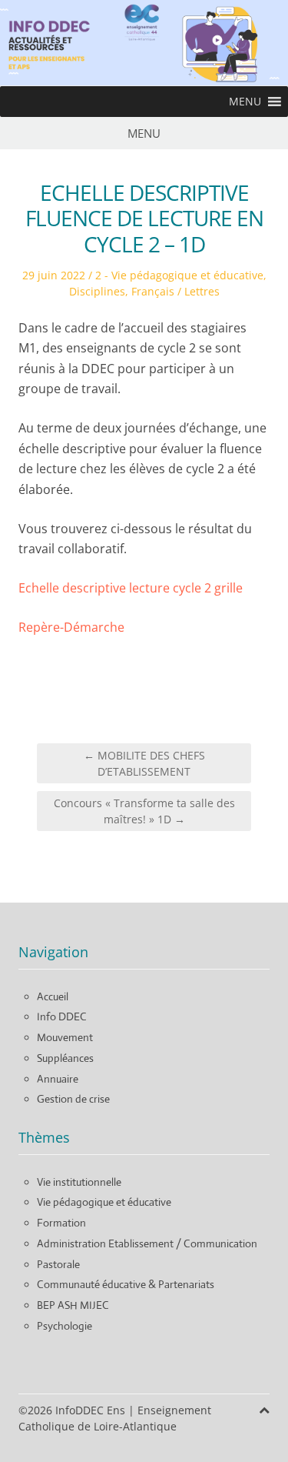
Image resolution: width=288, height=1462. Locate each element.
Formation (61, 1223)
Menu (144, 133)
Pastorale (58, 1264)
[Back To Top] (264, 1410)
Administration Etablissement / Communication (147, 1243)
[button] (245, 101)
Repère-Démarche (71, 627)
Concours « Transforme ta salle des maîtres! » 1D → (144, 811)
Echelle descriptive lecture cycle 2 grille (130, 587)
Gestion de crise (73, 1099)
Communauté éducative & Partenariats (125, 1284)
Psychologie (64, 1326)
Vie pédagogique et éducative (104, 1202)
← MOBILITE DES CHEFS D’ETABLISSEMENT (144, 763)
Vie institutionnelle (79, 1182)
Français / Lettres (175, 291)
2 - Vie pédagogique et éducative (179, 275)
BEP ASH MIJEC (73, 1305)
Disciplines (97, 291)
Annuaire (57, 1079)
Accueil (52, 996)
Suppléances (65, 1058)
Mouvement (65, 1037)
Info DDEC (62, 1016)
